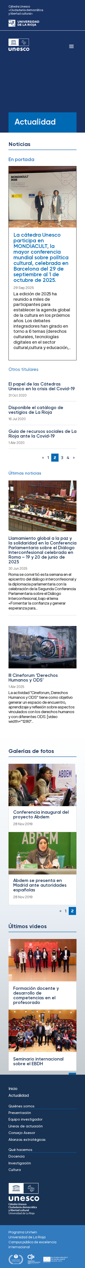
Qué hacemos (20, 1150)
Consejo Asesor (21, 1133)
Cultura (14, 1170)
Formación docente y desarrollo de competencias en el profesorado (36, 995)
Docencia (16, 1156)
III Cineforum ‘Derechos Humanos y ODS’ (33, 678)
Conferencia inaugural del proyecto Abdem (41, 814)
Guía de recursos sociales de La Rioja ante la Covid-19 (42, 434)
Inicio (12, 1089)
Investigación (19, 1163)
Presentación (19, 1113)
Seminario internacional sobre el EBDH (38, 1061)
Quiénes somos (21, 1106)
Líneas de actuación (25, 1126)
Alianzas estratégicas (27, 1140)
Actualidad (18, 1096)
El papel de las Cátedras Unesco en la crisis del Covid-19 (41, 386)
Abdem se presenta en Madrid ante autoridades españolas (40, 885)
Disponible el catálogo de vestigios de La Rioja (35, 410)
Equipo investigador (25, 1119)
